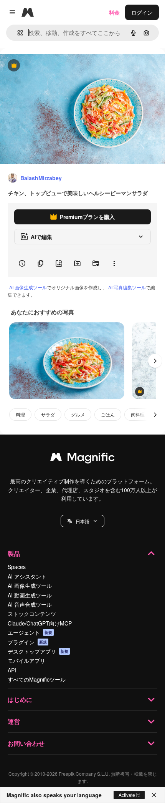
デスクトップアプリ (38, 651)
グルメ (78, 414)
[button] (82, 521)
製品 (14, 553)
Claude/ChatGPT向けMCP (40, 623)
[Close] (153, 795)
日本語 (82, 521)
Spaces (17, 567)
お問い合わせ (26, 743)
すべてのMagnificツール (37, 679)
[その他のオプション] (114, 263)
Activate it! (129, 794)
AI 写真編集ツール (127, 287)
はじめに (20, 699)
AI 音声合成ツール (30, 604)
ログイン (142, 12)
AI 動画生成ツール (30, 595)
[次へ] (155, 360)
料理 (20, 414)
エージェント (30, 632)
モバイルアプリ (26, 660)
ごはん (108, 414)
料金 (114, 12)
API (12, 670)
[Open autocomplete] (17, 33)
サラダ (48, 414)
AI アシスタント (27, 576)
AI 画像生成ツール (28, 287)
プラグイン (27, 642)
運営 (14, 721)
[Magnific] (82, 459)
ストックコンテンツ (32, 613)
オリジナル (52, 66)
